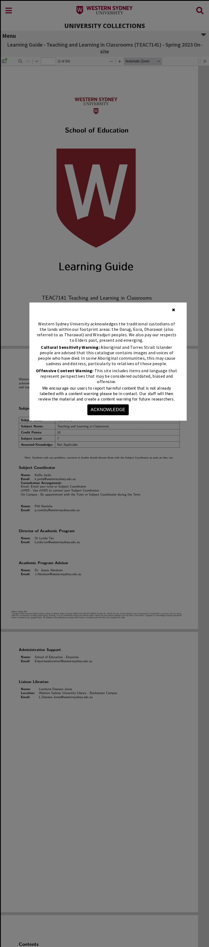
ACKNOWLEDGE (108, 409)
